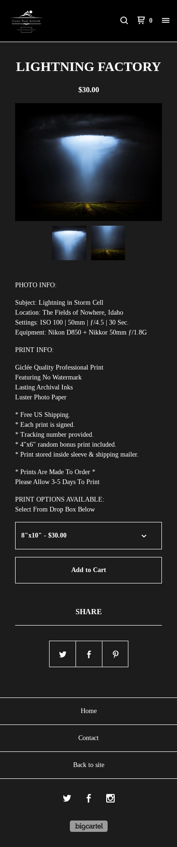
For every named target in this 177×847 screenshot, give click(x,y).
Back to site (88, 764)
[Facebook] (89, 799)
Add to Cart (88, 569)
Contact (88, 737)
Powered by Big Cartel (89, 826)
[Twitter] (67, 799)
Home (89, 711)
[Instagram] (110, 799)
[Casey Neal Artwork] (48, 20)
